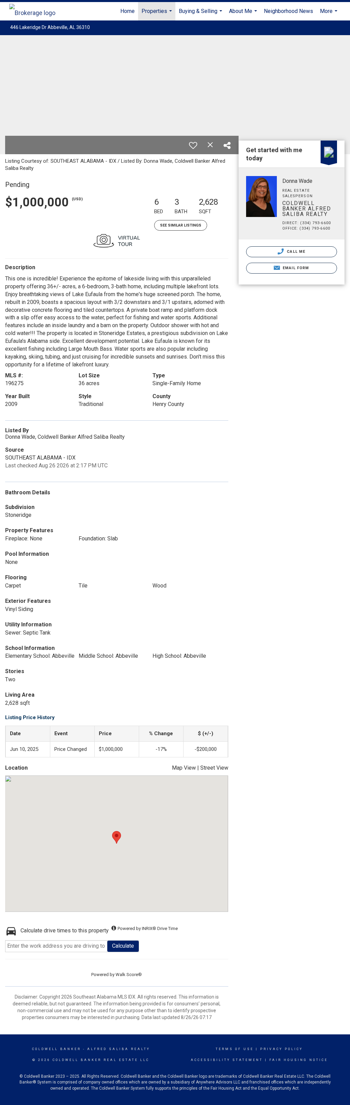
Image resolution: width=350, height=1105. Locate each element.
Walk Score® (129, 974)
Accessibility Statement (227, 1060)
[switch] (193, 145)
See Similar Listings (180, 225)
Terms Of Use (235, 1049)
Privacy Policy (281, 1049)
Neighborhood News (288, 11)
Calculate (123, 946)
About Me (244, 14)
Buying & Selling (201, 14)
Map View (184, 768)
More (329, 14)
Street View (214, 768)
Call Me (295, 251)
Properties (158, 14)
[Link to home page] (35, 11)
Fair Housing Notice (298, 1060)
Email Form (295, 268)
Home (127, 11)
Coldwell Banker (56, 1049)
